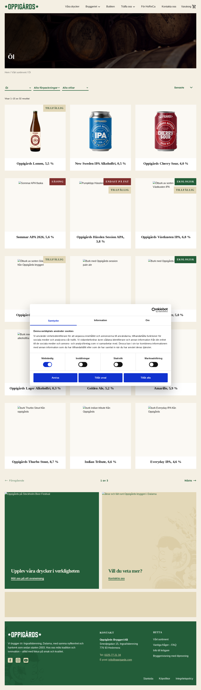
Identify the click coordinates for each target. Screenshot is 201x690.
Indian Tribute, (100, 462)
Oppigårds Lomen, (35, 163)
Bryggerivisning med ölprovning (170, 656)
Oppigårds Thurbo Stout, (35, 462)
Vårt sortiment (19, 72)
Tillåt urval (100, 377)
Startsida (148, 678)
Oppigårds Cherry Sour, (165, 163)
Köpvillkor (164, 678)
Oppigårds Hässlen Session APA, (100, 239)
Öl (29, 72)
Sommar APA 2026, (35, 237)
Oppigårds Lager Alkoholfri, (35, 388)
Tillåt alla (146, 377)
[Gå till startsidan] (21, 6)
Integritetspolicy (184, 678)
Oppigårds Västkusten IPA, (166, 237)
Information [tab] (100, 320)
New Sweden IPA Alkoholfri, (100, 163)
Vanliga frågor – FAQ (164, 645)
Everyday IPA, (165, 462)
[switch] (82, 364)
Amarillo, (165, 388)
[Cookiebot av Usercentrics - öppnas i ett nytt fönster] (154, 310)
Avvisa (55, 377)
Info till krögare (161, 650)
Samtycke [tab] (53, 320)
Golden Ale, (100, 388)
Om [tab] (147, 320)
